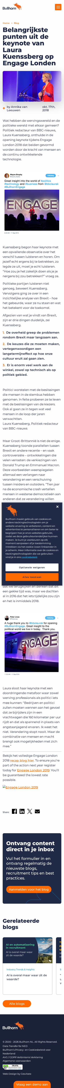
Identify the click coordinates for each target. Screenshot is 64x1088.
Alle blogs (17, 1003)
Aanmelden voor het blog (29, 889)
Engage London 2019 (33, 770)
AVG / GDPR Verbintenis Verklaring (23, 1057)
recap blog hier (22, 760)
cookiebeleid (29, 557)
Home (6, 23)
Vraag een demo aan (32, 1084)
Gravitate (26, 1073)
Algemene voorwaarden (17, 1060)
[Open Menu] (58, 7)
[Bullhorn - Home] (13, 1026)
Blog (16, 23)
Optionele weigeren (32, 567)
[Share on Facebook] (14, 812)
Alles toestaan (32, 577)
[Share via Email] (37, 812)
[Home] (12, 9)
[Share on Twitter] (29, 812)
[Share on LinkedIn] (22, 812)
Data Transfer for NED (15, 1046)
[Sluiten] (57, 506)
